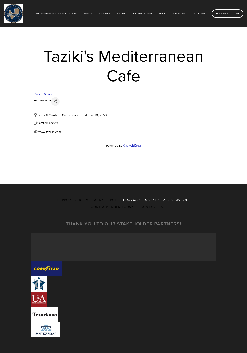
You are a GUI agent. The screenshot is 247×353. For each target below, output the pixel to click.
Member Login (227, 13)
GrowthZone (132, 145)
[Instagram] (127, 160)
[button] (46, 268)
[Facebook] (120, 160)
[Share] (55, 101)
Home (88, 13)
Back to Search (43, 94)
